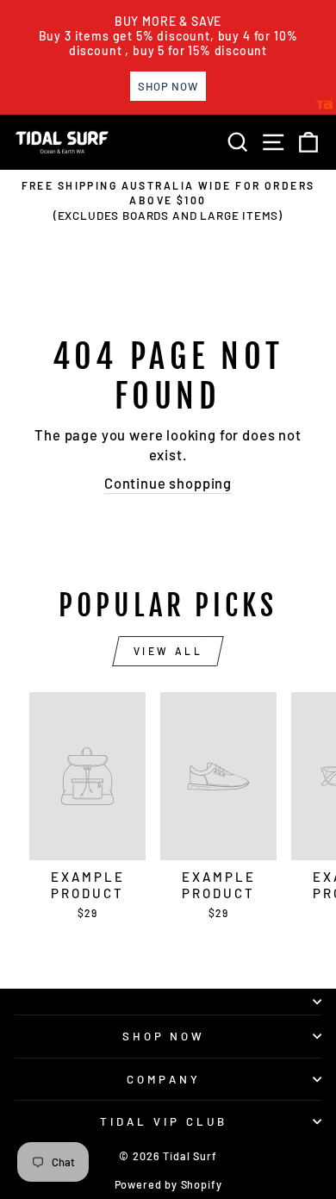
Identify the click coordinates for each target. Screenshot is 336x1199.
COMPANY (164, 1079)
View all (168, 651)
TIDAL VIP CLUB (163, 1121)
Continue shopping (168, 482)
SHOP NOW (164, 1036)
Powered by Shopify (168, 1184)
